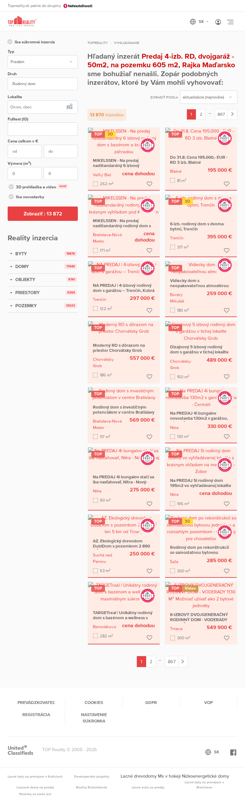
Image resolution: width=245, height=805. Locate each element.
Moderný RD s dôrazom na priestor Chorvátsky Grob (119, 348)
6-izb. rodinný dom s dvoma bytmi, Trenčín (197, 226)
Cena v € (23, 141)
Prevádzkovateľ (36, 702)
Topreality (97, 43)
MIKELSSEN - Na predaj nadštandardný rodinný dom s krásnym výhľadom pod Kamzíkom (122, 228)
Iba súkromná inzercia (35, 42)
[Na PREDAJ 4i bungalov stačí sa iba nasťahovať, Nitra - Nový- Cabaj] (124, 454)
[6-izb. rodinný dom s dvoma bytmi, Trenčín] (201, 201)
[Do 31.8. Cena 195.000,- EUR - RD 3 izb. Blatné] (201, 134)
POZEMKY (25, 305)
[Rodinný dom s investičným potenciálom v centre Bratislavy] (124, 393)
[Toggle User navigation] (218, 22)
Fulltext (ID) (18, 119)
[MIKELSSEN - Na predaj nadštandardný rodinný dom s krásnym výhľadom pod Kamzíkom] (124, 204)
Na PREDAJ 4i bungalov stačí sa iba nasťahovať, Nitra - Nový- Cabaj (123, 482)
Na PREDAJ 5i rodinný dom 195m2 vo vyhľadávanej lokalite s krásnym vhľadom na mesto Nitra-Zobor (200, 488)
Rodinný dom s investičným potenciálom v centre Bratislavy (123, 409)
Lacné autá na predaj (148, 787)
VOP (208, 702)
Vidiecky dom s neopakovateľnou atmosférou (199, 283)
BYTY (20, 253)
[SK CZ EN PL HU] (202, 21)
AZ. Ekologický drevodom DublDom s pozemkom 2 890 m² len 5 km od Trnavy (121, 546)
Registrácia (36, 714)
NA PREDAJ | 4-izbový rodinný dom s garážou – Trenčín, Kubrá (123, 288)
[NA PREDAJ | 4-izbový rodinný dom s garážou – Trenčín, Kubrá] (124, 267)
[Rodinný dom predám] (232, 114)
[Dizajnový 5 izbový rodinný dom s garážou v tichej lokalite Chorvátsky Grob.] (201, 331)
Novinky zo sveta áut (35, 794)
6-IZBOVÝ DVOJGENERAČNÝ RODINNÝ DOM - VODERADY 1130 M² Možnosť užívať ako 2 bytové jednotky (199, 622)
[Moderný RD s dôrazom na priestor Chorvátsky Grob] (124, 327)
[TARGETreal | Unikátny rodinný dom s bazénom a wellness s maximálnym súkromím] (124, 591)
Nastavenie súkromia (94, 717)
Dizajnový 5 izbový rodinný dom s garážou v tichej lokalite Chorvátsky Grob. (199, 351)
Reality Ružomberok (91, 787)
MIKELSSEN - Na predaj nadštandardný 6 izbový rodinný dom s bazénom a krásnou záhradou (118, 168)
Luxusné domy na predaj (35, 787)
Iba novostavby (30, 196)
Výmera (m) (19, 163)
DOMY (21, 266)
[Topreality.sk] (22, 21)
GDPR (151, 702)
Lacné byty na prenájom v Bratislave (204, 784)
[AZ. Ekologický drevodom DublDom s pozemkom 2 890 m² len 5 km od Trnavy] (124, 524)
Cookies (94, 702)
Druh (12, 73)
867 (221, 114)
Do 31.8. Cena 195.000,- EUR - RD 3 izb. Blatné (198, 160)
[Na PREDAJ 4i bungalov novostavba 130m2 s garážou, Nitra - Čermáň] (201, 397)
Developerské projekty (91, 776)
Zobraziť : (43, 213)
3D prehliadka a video (41, 187)
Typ (11, 51)
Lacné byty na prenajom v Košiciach (35, 776)
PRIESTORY (27, 292)
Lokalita (15, 96)
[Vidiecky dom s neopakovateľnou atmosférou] (201, 267)
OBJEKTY (24, 279)
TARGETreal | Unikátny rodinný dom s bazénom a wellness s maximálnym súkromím (122, 617)
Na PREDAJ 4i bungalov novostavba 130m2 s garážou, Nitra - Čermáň (199, 418)
